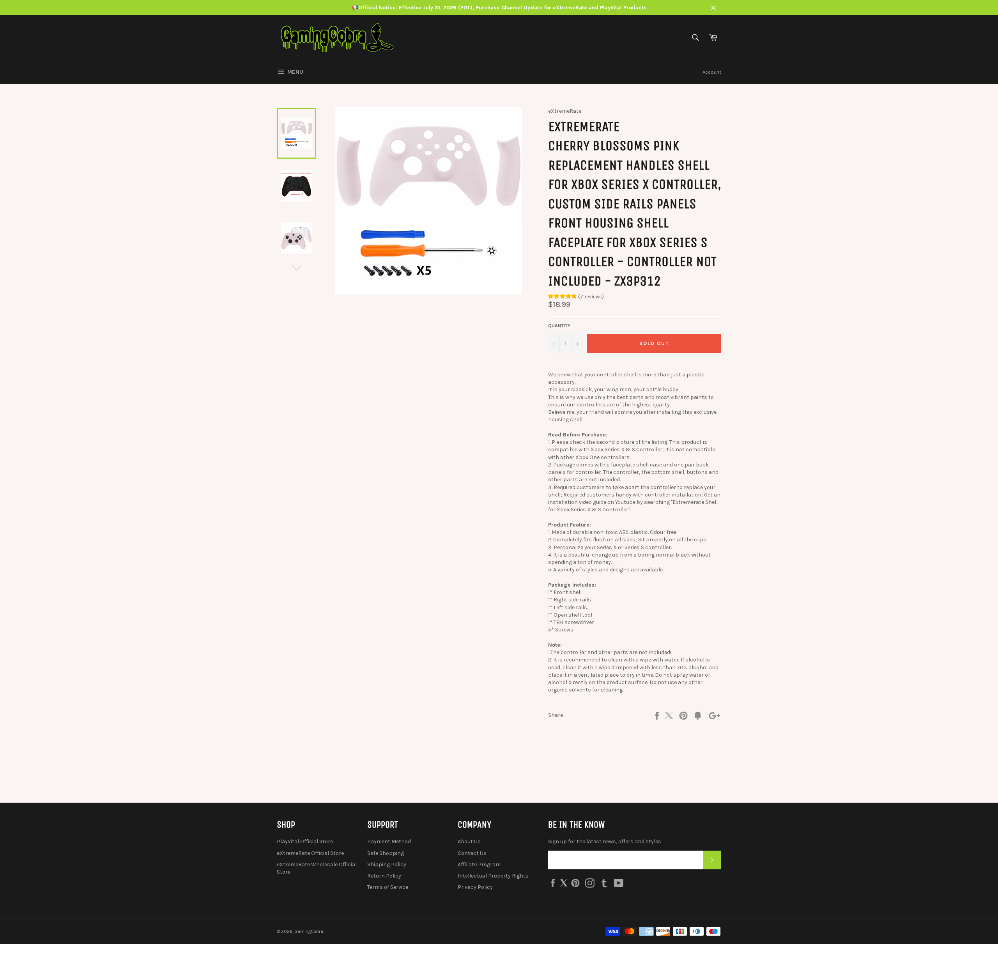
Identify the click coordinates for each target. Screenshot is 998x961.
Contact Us (472, 853)
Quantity (559, 325)
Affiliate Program (479, 864)
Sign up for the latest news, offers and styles (604, 841)
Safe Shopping (385, 853)
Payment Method (389, 841)
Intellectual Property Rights (493, 875)
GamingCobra (308, 931)
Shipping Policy (386, 864)
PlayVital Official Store (305, 841)
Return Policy (384, 875)
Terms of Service (387, 887)
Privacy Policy (475, 887)
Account (711, 72)
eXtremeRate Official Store (310, 853)
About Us (469, 841)
